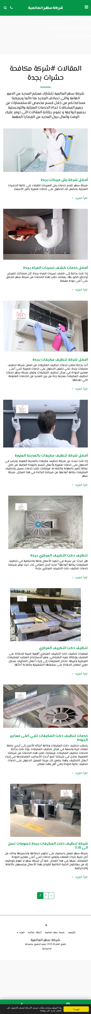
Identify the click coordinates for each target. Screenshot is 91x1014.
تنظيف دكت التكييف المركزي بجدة (59, 556)
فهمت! (76, 1009)
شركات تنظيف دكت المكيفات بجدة (69, 27)
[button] (86, 7)
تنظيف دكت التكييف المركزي (63, 648)
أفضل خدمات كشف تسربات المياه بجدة (55, 268)
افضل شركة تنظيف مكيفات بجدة (60, 360)
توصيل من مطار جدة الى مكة (73, 36)
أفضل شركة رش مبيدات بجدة (64, 180)
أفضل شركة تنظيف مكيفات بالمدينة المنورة (51, 456)
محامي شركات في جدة (76, 19)
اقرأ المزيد (80, 198)
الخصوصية (47, 949)
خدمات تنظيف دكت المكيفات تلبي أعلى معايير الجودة (49, 738)
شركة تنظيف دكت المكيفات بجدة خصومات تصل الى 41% (48, 846)
